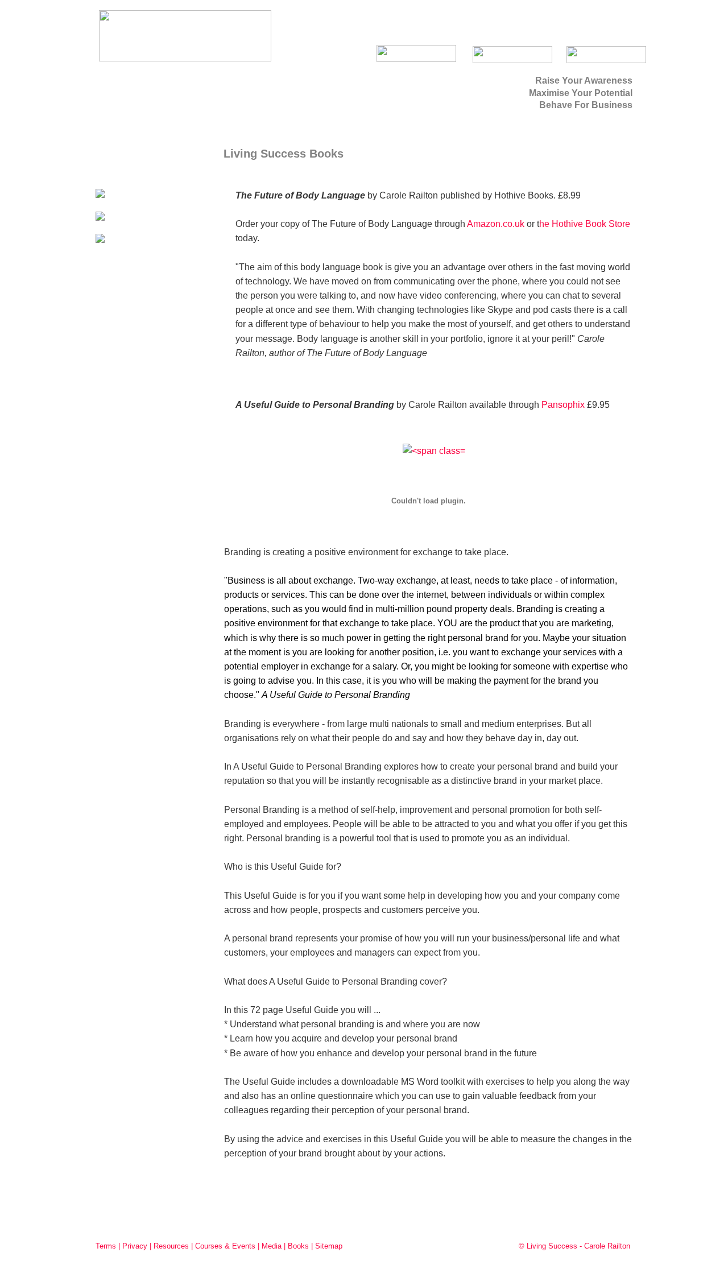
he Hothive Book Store (584, 224)
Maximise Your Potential (580, 93)
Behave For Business (585, 105)
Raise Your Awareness (583, 80)
